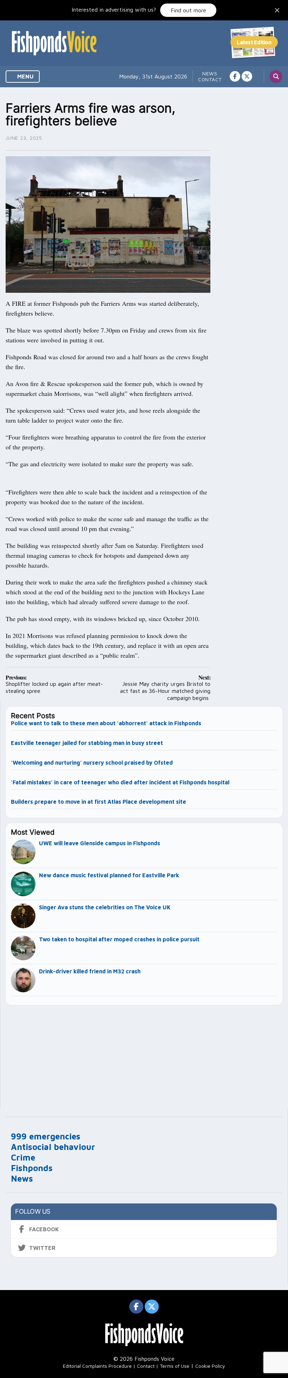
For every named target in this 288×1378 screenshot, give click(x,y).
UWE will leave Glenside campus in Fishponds (99, 843)
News (209, 73)
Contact (210, 79)
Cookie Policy (210, 1366)
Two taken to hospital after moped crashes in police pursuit (119, 939)
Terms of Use (174, 1366)
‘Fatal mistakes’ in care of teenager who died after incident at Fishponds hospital (120, 782)
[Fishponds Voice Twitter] (247, 76)
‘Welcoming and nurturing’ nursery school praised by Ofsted (92, 762)
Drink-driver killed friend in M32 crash (89, 971)
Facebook (44, 1229)
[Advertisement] (144, 1054)
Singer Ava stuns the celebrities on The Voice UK (105, 907)
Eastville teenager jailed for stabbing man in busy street (87, 743)
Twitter (42, 1248)
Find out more (188, 10)
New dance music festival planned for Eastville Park (109, 875)
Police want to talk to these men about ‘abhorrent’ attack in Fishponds (106, 723)
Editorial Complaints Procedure (97, 1366)
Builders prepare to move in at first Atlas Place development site (98, 801)
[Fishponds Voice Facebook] (235, 76)
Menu (25, 76)
